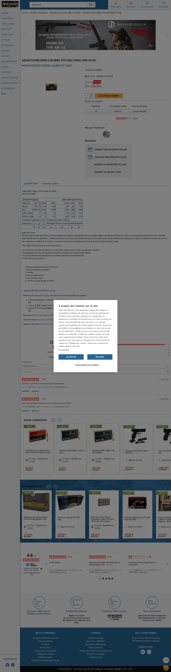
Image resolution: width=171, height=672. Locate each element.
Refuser (100, 357)
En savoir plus (64, 350)
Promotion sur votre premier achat (19, 650)
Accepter (71, 357)
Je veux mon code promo (19, 664)
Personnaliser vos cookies (86, 365)
